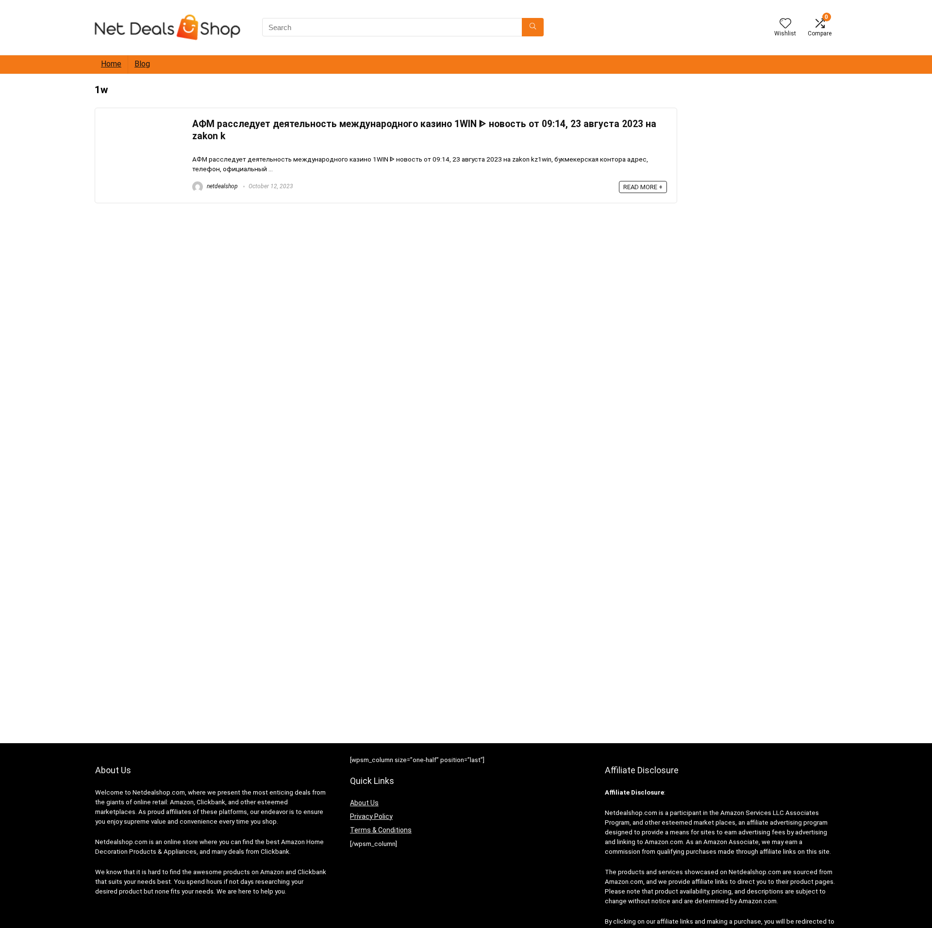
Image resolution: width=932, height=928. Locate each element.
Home (111, 63)
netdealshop (221, 186)
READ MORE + (643, 187)
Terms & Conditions (381, 830)
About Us (364, 803)
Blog (142, 63)
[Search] (533, 27)
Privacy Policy (371, 816)
